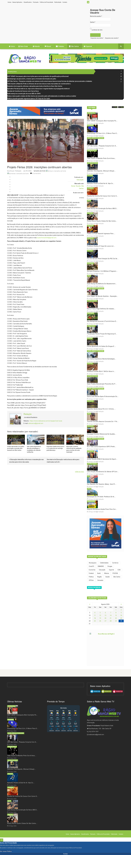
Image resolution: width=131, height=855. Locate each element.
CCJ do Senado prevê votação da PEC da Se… (103, 258)
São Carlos (75, 46)
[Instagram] (121, 76)
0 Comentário (36, 173)
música (106, 573)
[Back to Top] (1, 840)
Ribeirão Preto (92, 150)
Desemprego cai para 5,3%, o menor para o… (102, 133)
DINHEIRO (101, 566)
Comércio (115, 563)
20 (105, 618)
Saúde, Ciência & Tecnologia (95, 138)
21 (110, 618)
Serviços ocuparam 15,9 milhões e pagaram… (102, 271)
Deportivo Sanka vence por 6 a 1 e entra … (101, 409)
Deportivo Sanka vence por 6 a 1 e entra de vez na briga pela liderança (55, 448)
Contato (64, 2)
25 (95, 621)
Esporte (111, 570)
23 (121, 618)
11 (95, 615)
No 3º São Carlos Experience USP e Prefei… (101, 446)
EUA (119, 570)
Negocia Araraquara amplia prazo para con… (102, 509)
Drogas (110, 566)
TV (88, 476)
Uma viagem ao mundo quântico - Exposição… (102, 296)
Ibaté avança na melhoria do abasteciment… (102, 284)
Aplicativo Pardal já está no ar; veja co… (100, 183)
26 (100, 621)
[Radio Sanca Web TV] (25, 58)
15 (116, 615)
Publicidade (57, 2)
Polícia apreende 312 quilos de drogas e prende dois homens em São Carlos (15, 448)
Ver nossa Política (6, 851)
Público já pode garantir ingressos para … (101, 233)
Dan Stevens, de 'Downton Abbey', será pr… (101, 484)
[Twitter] (121, 74)
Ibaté (89, 200)
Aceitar (65, 854)
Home (9, 2)
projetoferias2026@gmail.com (46, 237)
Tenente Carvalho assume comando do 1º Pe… (103, 421)
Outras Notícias (92, 163)
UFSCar (91, 580)
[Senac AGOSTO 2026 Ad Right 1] (105, 533)
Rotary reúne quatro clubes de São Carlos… (102, 221)
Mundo (37, 46)
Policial (90, 338)
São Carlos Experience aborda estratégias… (101, 359)
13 (105, 615)
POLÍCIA (115, 573)
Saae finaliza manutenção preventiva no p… (102, 384)
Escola (78, 186)
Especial (89, 46)
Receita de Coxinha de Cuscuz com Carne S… (102, 196)
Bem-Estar (24, 46)
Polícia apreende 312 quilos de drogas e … (101, 346)
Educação (80, 180)
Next (122, 107)
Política (90, 175)
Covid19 (91, 566)
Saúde (107, 577)
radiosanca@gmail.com (35, 423)
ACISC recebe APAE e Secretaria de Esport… (102, 459)
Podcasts (35, 2)
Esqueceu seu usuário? (112, 38)
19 (100, 618)
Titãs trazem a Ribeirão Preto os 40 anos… (101, 158)
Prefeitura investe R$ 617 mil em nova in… (101, 371)
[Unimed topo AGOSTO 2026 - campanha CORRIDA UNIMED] (86, 58)
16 (121, 615)
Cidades (61, 46)
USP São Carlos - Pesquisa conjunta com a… (102, 146)
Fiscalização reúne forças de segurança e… (102, 334)
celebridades (104, 563)
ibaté (99, 573)
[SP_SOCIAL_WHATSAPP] (121, 81)
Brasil (49, 46)
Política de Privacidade (46, 2)
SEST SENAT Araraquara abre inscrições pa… (102, 121)
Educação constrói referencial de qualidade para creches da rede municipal (73, 449)
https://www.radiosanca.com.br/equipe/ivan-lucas (46, 421)
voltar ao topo (79, 471)
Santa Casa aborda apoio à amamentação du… (103, 396)
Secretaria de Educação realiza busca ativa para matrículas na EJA (63, 461)
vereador (100, 580)
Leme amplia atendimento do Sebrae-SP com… (103, 471)
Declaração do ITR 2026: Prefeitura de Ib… (101, 497)
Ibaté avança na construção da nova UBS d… (102, 208)
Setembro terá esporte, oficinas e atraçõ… (101, 171)
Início (13, 46)
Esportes (90, 238)
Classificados (28, 2)
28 (110, 621)
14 (110, 615)
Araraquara (91, 112)
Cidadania (90, 225)
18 (95, 618)
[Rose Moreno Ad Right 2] (105, 647)
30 (121, 621)
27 (105, 621)
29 (116, 621)
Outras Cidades (92, 300)
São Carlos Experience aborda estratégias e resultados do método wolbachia (34, 449)
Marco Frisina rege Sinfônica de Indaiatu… (101, 309)
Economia (90, 125)
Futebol (91, 573)
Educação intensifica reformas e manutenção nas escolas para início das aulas (26, 461)
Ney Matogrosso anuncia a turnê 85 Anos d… (102, 321)
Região (99, 577)
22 (116, 618)
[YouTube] (121, 79)
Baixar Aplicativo (17, 2)
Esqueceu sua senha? (97, 38)
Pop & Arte (91, 313)
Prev (116, 107)
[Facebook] (121, 71)
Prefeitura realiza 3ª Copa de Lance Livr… (101, 246)
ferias (73, 186)
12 (100, 615)
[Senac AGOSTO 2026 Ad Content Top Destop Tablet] (45, 111)
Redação (18, 171)
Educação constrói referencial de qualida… (101, 434)
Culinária (90, 188)
